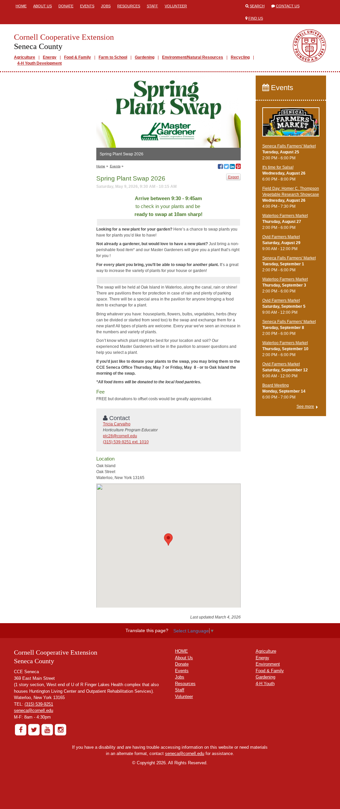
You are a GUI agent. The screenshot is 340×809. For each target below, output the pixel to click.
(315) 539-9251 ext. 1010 (126, 442)
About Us (42, 6)
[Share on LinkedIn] (232, 167)
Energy (49, 57)
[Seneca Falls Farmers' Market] (291, 125)
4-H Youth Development (39, 63)
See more (305, 406)
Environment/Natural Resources (192, 57)
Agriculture (24, 57)
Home (21, 6)
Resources (128, 6)
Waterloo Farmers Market (285, 215)
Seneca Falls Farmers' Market (289, 146)
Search (257, 6)
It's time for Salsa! (278, 167)
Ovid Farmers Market (281, 237)
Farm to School (113, 57)
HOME (181, 651)
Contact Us (287, 6)
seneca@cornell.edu (33, 710)
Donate (65, 6)
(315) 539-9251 (39, 704)
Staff (152, 6)
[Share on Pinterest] (238, 167)
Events (87, 6)
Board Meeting (275, 385)
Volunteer (176, 6)
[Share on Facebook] (220, 167)
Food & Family (77, 57)
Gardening (144, 57)
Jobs (106, 6)
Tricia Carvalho (116, 424)
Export (233, 177)
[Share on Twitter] (226, 167)
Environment (268, 664)
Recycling (240, 57)
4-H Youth (265, 683)
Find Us (255, 18)
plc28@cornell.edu (120, 436)
